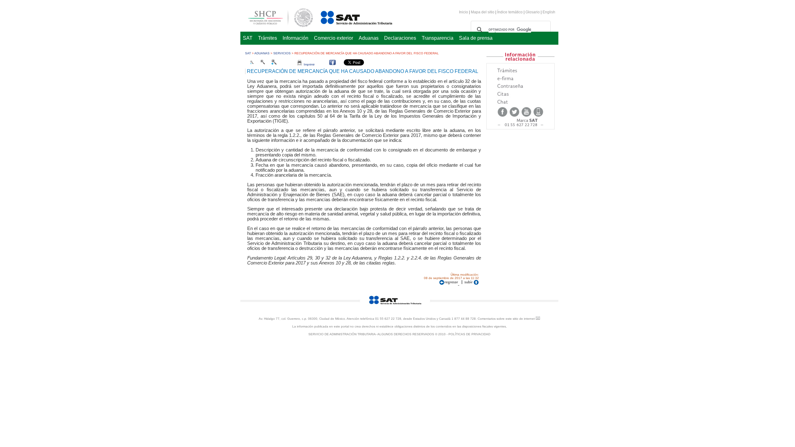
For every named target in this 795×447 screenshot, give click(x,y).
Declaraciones (400, 38)
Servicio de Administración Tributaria (349, 16)
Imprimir (308, 64)
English (549, 12)
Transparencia (437, 38)
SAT (247, 38)
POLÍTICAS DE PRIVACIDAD (469, 334)
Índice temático (510, 12)
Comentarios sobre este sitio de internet (506, 318)
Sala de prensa (476, 38)
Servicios (282, 53)
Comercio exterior (333, 38)
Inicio (463, 12)
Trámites (267, 38)
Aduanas (369, 38)
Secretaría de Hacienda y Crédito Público (276, 16)
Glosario (532, 12)
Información (295, 38)
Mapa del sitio (483, 12)
